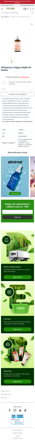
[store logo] (10, 9)
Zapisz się (17, 217)
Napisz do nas (17, 277)
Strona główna (5, 16)
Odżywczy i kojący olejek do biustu (20, 16)
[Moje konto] (30, 9)
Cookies (17, 436)
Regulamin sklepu (17, 433)
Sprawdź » (17, 2)
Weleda (21, 130)
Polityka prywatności (17, 430)
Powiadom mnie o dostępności (17, 94)
